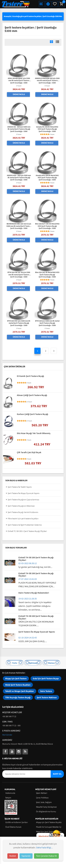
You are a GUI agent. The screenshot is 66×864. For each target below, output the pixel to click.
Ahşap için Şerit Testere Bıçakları (48, 822)
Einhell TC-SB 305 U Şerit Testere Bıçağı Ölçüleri (27, 531)
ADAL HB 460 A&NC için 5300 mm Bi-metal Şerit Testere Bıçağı (19, 79)
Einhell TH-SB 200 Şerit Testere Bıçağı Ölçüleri (36, 559)
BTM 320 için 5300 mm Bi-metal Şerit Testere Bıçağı (47, 322)
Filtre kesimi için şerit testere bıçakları (23, 518)
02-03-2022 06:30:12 (27, 563)
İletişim (8, 797)
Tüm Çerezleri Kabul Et (46, 856)
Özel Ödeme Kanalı (13, 827)
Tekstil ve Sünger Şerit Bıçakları (19, 691)
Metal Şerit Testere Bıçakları (18, 684)
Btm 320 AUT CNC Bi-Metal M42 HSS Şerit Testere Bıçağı (47, 225)
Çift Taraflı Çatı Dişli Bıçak (29, 452)
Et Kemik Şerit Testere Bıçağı (30, 376)
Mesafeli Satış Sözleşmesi (46, 807)
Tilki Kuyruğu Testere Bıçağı (18, 697)
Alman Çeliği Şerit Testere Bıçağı (32, 395)
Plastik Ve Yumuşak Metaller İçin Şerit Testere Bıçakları (48, 827)
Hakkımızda (10, 793)
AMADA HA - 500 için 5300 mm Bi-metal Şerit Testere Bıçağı (18, 128)
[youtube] (12, 751)
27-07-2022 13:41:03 (27, 579)
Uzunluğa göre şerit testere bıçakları (26, 16)
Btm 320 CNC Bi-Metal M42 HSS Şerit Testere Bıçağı (47, 273)
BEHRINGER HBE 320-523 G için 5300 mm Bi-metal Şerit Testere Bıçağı (18, 225)
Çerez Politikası (42, 797)
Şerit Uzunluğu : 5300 (18, 83)
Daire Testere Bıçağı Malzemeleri (33, 593)
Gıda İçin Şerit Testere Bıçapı (46, 678)
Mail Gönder (7, 734)
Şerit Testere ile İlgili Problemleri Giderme (25, 525)
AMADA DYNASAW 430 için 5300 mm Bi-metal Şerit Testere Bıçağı (47, 79)
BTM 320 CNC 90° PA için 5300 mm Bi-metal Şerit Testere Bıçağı (19, 273)
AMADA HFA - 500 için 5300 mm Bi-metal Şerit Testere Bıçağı (19, 176)
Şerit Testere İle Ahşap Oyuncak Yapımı (23, 493)
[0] (61, 4)
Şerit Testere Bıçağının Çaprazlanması (23, 499)
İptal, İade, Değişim (44, 802)
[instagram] (18, 751)
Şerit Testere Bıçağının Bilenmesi (21, 506)
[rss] (25, 751)
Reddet (12, 856)
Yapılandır (26, 856)
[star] (41, 134)
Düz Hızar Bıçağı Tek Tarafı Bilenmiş (33, 433)
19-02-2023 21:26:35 (27, 598)
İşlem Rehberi (41, 793)
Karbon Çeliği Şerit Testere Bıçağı (32, 414)
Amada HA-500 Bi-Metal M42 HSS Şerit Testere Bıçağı (47, 128)
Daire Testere (46, 691)
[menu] (42, 4)
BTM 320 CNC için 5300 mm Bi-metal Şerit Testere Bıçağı (19, 322)
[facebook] (5, 751)
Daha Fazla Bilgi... (44, 847)
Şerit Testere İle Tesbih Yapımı (20, 487)
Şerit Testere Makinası (47, 697)
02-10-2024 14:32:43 (27, 637)
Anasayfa (7, 16)
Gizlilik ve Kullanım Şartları (16, 822)
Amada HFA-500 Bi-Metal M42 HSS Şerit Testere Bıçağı (47, 176)
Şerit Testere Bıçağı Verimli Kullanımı (23, 512)
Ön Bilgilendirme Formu (46, 811)
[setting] (48, 4)
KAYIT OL (57, 774)
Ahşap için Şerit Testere (16, 678)
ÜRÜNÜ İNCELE (19, 94)
